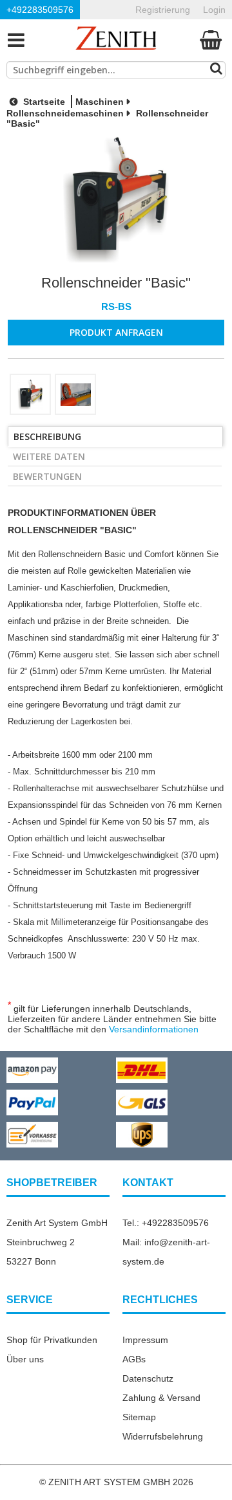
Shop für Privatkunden (51, 1340)
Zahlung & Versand (161, 1398)
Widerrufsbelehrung (162, 1436)
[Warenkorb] (211, 39)
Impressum (145, 1340)
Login (214, 10)
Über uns (25, 1359)
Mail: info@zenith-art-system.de (166, 1252)
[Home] (116, 39)
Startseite (43, 101)
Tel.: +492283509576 (165, 1223)
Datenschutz (147, 1378)
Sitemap (139, 1417)
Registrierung (162, 10)
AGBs (134, 1359)
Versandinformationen (153, 1029)
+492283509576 (39, 10)
